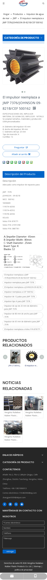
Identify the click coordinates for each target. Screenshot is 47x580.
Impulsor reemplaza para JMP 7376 (19, 282)
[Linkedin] (10, 504)
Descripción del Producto (20, 174)
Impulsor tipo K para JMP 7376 (17, 301)
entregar (10, 551)
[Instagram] (22, 504)
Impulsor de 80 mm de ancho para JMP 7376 (20, 315)
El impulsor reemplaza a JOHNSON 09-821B (22, 287)
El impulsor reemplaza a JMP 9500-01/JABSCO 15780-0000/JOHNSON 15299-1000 (32, 365)
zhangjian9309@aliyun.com (14, 497)
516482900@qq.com (28, 493)
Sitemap (37, 566)
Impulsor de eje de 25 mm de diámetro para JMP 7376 (20, 307)
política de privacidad (23, 569)
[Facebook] (5, 504)
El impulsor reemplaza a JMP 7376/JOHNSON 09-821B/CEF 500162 (20, 276)
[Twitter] (16, 504)
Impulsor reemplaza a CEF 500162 (18, 292)
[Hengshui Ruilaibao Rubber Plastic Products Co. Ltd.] (13, 403)
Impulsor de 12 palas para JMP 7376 (19, 296)
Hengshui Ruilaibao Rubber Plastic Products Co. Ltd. (12, 414)
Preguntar (19, 147)
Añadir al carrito (19, 154)
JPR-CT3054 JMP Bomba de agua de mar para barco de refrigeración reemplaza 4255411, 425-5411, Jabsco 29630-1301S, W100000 (15, 365)
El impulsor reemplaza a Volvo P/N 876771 (22, 329)
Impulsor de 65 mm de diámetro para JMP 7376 (22, 323)
